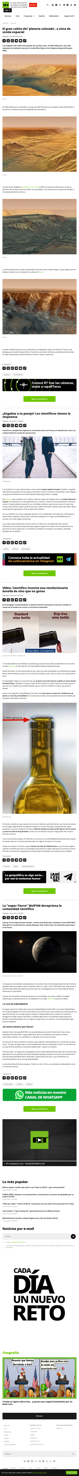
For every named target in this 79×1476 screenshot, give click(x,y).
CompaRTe (13, 1468)
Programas (28, 16)
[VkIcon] (52, 5)
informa (12, 666)
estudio (8, 499)
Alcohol (6, 866)
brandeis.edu (6, 817)
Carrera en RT (34, 1441)
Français (54, 1468)
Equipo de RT (69, 16)
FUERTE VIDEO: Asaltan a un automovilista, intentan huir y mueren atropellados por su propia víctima (38, 1195)
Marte (40, 272)
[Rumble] (56, 5)
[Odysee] (32, 1461)
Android (59, 1428)
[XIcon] (60, 5)
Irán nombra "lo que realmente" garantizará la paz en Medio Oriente (31, 1211)
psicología (25, 549)
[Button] (47, 4)
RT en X (39, 1416)
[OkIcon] (71, 5)
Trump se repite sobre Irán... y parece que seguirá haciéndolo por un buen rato (37, 1403)
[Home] (5, 5)
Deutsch (38, 1468)
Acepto (15, 1242)
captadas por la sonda (29, 187)
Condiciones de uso (36, 1444)
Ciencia (15, 549)
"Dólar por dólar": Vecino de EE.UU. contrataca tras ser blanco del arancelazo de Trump (38, 1204)
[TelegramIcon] (63, 5)
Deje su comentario (39, 399)
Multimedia (53, 16)
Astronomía (18, 374)
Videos (6, 1435)
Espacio (6, 374)
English (46, 1468)
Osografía (10, 1353)
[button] (39, 1140)
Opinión (42, 16)
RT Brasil (22, 1468)
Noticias (8, 16)
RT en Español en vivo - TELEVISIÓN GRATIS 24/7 (25, 1163)
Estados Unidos (28, 866)
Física (16, 866)
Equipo (32, 1435)
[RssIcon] (50, 1461)
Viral (17, 16)
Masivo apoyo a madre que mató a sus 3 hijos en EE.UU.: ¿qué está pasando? (33, 1187)
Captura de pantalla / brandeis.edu (13, 656)
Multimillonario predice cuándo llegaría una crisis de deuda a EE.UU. (30, 1218)
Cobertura (33, 1438)
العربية (30, 1468)
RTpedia (6, 1441)
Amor (6, 549)
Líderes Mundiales (10, 1445)
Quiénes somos (35, 1428)
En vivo (33, 5)
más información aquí (39, 1473)
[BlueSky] (67, 5)
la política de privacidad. (18, 1242)
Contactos (33, 1431)
